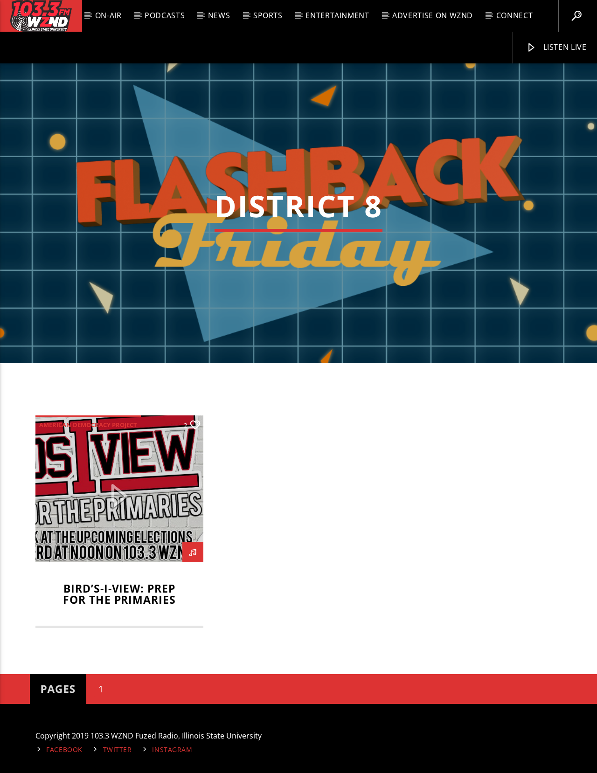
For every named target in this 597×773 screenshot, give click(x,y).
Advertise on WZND (432, 15)
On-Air (108, 15)
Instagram (172, 749)
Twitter (117, 749)
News (219, 15)
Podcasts (165, 15)
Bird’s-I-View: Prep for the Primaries (119, 594)
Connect (514, 15)
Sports (268, 15)
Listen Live (564, 47)
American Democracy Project (88, 425)
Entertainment (337, 15)
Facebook (64, 749)
